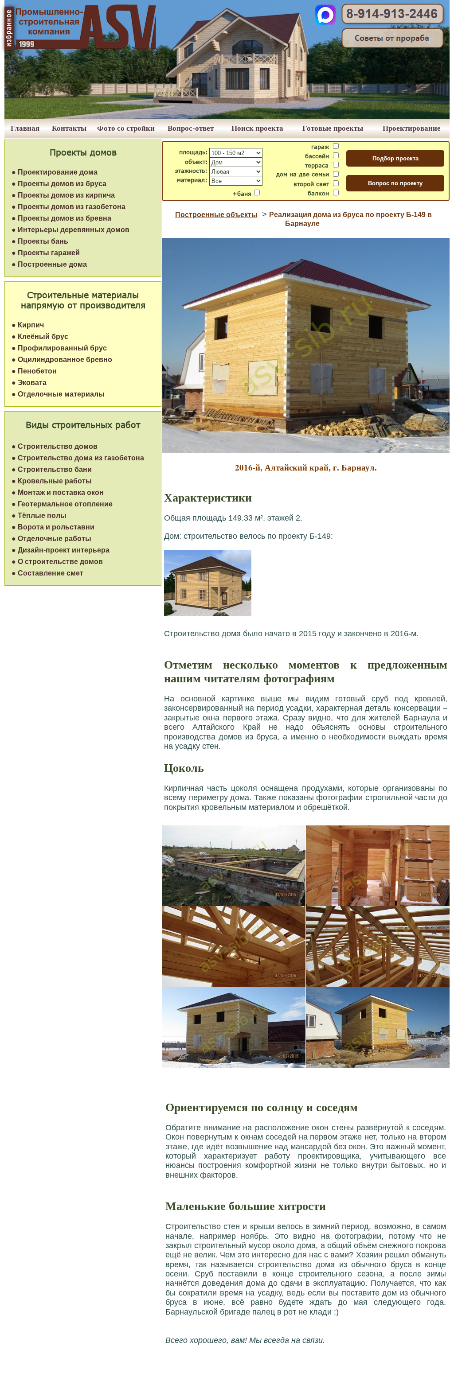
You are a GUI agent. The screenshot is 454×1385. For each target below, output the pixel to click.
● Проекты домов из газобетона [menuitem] (68, 206)
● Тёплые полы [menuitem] (39, 515)
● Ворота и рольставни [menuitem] (53, 527)
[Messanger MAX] (325, 23)
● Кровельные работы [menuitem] (52, 481)
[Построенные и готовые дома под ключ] (227, 116)
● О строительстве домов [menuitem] (57, 561)
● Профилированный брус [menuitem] (59, 348)
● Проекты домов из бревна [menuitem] (61, 218)
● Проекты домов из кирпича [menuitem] (63, 195)
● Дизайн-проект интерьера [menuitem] (61, 550)
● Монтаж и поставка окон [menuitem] (58, 492)
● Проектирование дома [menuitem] (55, 172)
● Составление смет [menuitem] (47, 573)
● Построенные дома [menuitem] (49, 264)
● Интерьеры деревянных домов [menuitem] (70, 229)
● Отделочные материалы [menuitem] (58, 394)
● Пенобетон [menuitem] (34, 371)
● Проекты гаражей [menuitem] (46, 253)
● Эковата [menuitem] (29, 382)
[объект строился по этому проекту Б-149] (207, 613)
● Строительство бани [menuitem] (52, 469)
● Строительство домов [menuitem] (55, 446)
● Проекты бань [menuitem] (40, 241)
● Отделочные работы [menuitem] (51, 538)
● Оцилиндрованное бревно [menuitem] (62, 359)
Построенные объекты (216, 214)
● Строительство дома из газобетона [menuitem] (78, 458)
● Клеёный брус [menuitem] (40, 336)
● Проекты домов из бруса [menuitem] (59, 183)
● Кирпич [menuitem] (28, 325)
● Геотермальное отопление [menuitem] (62, 504)
